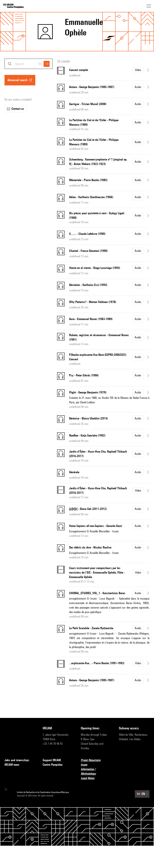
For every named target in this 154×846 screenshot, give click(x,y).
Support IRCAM (52, 760)
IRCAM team (12, 764)
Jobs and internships (17, 760)
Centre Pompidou (53, 764)
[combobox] (29, 64)
